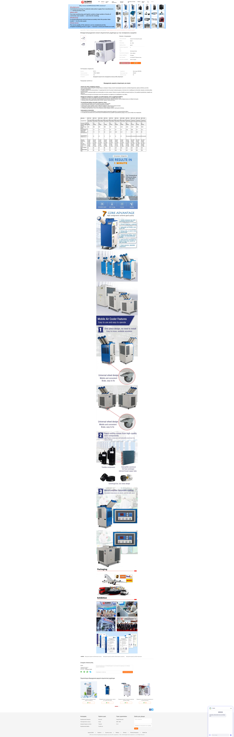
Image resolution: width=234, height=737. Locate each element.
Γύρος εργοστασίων (114, 2)
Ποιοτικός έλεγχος (121, 2)
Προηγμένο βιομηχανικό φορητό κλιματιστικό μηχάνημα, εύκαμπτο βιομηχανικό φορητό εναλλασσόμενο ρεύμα (145, 700)
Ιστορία (99, 721)
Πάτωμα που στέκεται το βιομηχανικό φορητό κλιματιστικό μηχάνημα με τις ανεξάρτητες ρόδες (89, 700)
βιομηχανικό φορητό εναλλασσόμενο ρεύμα (93, 656)
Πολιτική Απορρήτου (134, 732)
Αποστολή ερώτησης (127, 672)
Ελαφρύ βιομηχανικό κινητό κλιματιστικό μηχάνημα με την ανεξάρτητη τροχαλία (121, 30)
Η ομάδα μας (100, 726)
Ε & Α (117, 724)
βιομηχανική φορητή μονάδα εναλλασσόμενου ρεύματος (113, 656)
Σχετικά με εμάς (108, 732)
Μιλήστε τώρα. (143, 2)
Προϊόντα (102, 1)
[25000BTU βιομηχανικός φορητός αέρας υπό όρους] (126, 689)
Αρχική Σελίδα (91, 732)
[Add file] (210, 735)
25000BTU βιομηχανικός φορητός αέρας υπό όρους (126, 700)
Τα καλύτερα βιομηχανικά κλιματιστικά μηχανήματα (107, 700)
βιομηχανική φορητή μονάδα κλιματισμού (134, 656)
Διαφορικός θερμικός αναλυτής (85, 724)
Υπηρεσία (100, 724)
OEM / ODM (118, 721)
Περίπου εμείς (107, 2)
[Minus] (231, 708)
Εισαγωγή (100, 719)
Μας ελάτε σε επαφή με (131, 2)
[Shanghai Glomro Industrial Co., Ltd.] (86, 2)
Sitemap (124, 732)
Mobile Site (144, 732)
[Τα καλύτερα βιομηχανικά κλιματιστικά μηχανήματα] (107, 689)
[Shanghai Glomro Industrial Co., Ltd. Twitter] (152, 710)
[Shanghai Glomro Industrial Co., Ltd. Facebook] (150, 710)
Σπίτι (99, 1)
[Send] (231, 735)
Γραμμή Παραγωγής (119, 719)
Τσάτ (136, 63)
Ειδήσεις (139, 1)
